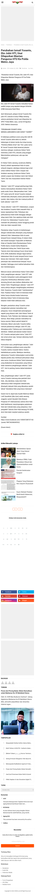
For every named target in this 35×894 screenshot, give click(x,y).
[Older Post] (20, 509)
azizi (4, 798)
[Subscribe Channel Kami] (9, 596)
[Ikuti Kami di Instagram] (9, 600)
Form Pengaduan (7, 880)
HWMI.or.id (17, 891)
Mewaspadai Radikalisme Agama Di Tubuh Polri (20, 764)
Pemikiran (24, 68)
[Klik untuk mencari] (32, 2)
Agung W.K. (6, 816)
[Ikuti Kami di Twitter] (26, 592)
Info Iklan (5, 882)
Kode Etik (5, 870)
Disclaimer (5, 868)
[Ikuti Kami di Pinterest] (26, 596)
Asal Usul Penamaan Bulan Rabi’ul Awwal (18, 774)
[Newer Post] (15, 509)
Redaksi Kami (6, 884)
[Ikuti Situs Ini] (26, 600)
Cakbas (5, 823)
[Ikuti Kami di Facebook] (9, 592)
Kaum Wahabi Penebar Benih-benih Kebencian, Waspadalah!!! (24, 494)
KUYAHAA (6, 807)
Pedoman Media (7, 872)
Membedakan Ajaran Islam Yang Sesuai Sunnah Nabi (24, 451)
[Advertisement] (17, 23)
